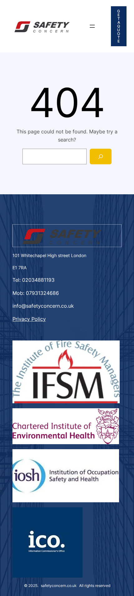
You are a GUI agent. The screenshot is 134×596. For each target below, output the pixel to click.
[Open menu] (92, 26)
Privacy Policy (29, 319)
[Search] (101, 156)
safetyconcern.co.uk (59, 585)
